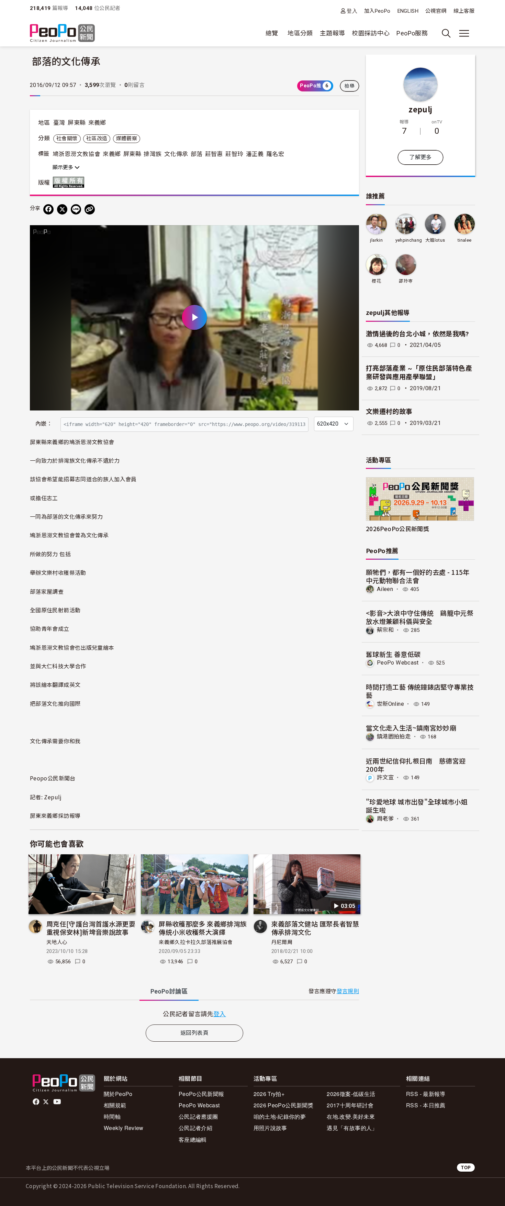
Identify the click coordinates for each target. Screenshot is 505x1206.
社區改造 (96, 138)
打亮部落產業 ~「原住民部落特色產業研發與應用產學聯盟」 (419, 372)
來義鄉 (97, 122)
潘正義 (255, 154)
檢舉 (350, 86)
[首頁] (62, 33)
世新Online (390, 704)
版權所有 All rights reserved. (70, 182)
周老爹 (385, 818)
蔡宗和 (385, 630)
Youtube (57, 1101)
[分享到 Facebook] (48, 209)
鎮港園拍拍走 (394, 736)
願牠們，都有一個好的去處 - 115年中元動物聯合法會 (418, 576)
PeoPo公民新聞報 (201, 1094)
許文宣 (385, 777)
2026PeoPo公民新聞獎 (397, 528)
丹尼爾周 (281, 942)
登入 (352, 10)
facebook (37, 1101)
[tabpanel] (194, 1013)
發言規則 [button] (348, 991)
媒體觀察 (126, 138)
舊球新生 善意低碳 (393, 654)
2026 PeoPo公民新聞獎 (283, 1105)
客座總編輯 (193, 1139)
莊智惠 (214, 154)
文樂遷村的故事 (389, 412)
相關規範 (115, 1105)
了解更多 (420, 157)
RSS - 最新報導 (426, 1094)
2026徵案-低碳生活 (351, 1094)
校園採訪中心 (371, 33)
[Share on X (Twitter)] (62, 209)
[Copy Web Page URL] (90, 209)
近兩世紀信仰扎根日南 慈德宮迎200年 (415, 765)
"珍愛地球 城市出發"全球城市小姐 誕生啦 (417, 805)
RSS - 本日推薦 (426, 1105)
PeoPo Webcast (398, 662)
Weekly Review (124, 1128)
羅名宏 (275, 154)
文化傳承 (176, 154)
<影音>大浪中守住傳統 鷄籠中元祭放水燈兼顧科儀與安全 (419, 617)
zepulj (420, 108)
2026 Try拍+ (269, 1094)
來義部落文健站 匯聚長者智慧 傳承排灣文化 (315, 927)
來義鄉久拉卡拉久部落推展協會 (196, 942)
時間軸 (112, 1116)
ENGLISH (408, 11)
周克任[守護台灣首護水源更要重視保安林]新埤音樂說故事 (90, 927)
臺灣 (59, 122)
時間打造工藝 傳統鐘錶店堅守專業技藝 (420, 691)
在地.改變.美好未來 (351, 1116)
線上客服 (463, 11)
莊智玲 (234, 154)
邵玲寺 (406, 281)
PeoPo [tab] (169, 991)
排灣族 (152, 154)
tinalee (465, 240)
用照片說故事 (270, 1128)
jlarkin (376, 240)
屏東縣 (77, 122)
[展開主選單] (464, 33)
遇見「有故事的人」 (352, 1128)
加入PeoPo (377, 11)
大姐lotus (435, 240)
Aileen (385, 589)
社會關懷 (66, 138)
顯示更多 (64, 167)
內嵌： (43, 423)
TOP (466, 1167)
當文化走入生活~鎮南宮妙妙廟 (411, 727)
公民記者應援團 (198, 1116)
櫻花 (376, 281)
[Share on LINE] (76, 209)
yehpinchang (408, 240)
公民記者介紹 (195, 1128)
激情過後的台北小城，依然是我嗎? (417, 334)
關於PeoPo (118, 1094)
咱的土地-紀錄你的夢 (280, 1116)
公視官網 (435, 11)
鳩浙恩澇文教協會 (76, 154)
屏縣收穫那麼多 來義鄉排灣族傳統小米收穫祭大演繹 (203, 927)
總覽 (272, 33)
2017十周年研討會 (350, 1105)
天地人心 (56, 942)
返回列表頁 (194, 1033)
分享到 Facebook (349, 235)
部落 (197, 154)
